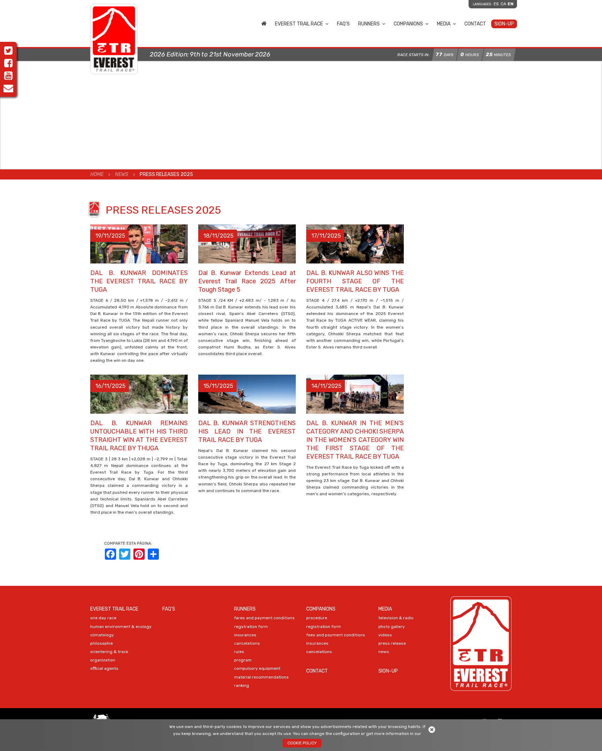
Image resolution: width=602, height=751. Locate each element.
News (121, 174)
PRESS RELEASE (392, 643)
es (496, 3)
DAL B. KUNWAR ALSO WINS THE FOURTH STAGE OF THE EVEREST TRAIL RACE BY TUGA (355, 281)
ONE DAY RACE (103, 617)
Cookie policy (302, 743)
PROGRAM (243, 660)
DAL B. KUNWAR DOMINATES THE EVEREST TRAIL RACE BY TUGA (139, 281)
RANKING (241, 685)
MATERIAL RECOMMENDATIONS (261, 677)
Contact (475, 24)
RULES (239, 651)
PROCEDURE (316, 617)
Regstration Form (251, 626)
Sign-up (504, 24)
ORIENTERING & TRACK (109, 651)
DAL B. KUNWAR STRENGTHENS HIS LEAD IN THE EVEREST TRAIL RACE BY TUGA (247, 431)
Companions (408, 24)
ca (503, 3)
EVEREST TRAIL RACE (299, 24)
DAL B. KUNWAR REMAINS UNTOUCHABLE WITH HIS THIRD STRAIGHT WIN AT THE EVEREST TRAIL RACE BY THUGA (139, 435)
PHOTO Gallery (391, 626)
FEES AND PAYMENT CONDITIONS (335, 635)
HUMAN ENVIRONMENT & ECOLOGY (121, 626)
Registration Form (323, 626)
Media (443, 24)
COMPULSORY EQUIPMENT (257, 668)
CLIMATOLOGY (102, 635)
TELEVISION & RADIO (396, 617)
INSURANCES (245, 635)
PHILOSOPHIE (101, 643)
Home (264, 23)
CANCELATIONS (247, 643)
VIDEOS (385, 635)
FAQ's (343, 24)
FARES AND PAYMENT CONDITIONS (264, 617)
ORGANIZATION (102, 660)
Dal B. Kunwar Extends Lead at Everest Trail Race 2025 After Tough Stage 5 (247, 281)
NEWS (383, 651)
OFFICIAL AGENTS (104, 668)
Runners (369, 24)
